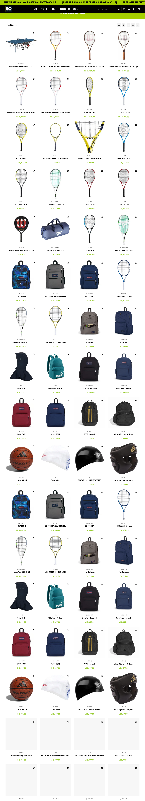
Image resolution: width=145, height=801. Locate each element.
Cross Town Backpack (89, 388)
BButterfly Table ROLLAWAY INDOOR (21, 67)
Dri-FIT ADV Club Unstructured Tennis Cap (89, 756)
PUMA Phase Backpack (55, 388)
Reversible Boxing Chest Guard (21, 756)
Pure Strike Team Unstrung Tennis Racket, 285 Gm (55, 113)
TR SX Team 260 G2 (21, 205)
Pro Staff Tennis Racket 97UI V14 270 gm (123, 67)
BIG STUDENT (21, 296)
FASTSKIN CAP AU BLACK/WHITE (89, 480)
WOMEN (45, 9)
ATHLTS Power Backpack (123, 756)
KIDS (53, 9)
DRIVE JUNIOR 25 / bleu (123, 296)
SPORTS (76, 9)
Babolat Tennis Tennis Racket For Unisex (21, 113)
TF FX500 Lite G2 (124, 113)
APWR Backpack (89, 434)
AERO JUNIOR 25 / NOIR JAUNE (55, 342)
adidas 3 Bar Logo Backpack (123, 434)
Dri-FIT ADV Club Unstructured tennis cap (55, 756)
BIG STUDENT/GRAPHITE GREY (55, 296)
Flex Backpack (90, 342)
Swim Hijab (21, 388)
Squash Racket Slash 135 (21, 342)
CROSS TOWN (21, 434)
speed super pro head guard (123, 480)
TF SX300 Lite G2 (21, 159)
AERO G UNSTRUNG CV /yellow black (55, 159)
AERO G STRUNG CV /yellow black (89, 159)
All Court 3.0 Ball (21, 480)
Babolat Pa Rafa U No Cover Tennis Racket (55, 67)
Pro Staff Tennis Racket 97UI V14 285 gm (89, 67)
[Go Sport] (9, 9)
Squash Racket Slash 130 (123, 250)
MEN (36, 9)
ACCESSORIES (64, 9)
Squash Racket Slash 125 (55, 205)
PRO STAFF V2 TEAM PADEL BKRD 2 (21, 250)
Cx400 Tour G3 (90, 205)
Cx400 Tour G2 (124, 205)
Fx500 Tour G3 (89, 250)
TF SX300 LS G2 (89, 113)
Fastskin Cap (55, 480)
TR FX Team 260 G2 (123, 159)
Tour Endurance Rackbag (55, 250)
